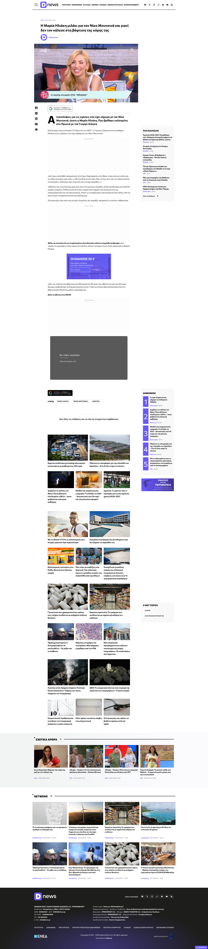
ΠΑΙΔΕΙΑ (103, 5)
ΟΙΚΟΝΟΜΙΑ (77, 5)
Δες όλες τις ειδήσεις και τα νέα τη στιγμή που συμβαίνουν (88, 419)
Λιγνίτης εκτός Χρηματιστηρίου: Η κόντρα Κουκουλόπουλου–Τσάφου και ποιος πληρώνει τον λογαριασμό (66, 691)
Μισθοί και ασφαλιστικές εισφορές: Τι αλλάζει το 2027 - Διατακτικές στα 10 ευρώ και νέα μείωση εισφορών (160, 431)
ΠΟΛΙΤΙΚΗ (66, 5)
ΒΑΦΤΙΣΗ (96, 401)
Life (42, 20)
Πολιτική (153, 422)
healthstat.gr (37, 838)
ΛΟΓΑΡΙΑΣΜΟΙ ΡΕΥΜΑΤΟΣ (154, 616)
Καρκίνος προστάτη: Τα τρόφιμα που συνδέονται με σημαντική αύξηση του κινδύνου (106, 615)
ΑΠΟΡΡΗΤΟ (202, 947)
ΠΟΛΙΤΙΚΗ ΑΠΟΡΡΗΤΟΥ (112, 927)
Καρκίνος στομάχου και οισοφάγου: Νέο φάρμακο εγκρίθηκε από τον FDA (87, 645)
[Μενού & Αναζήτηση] (36, 5)
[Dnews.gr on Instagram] (154, 5)
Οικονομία (147, 191)
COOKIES (127, 927)
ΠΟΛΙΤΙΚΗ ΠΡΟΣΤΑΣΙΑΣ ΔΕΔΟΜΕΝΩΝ (86, 927)
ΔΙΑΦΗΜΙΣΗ (50, 927)
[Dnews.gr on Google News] (163, 5)
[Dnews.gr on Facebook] (145, 5)
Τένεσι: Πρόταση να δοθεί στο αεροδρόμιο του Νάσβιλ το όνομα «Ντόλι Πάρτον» (156, 168)
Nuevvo (109, 938)
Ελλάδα (145, 151)
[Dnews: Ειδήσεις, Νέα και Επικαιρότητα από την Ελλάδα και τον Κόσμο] (49, 5)
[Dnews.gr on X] (149, 5)
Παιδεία (146, 142)
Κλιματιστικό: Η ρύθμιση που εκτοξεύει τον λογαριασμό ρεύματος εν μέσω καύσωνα (60, 721)
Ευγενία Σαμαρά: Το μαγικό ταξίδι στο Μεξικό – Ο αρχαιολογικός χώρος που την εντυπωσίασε (155, 772)
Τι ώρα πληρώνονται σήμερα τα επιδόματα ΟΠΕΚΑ (158, 399)
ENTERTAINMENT (131, 5)
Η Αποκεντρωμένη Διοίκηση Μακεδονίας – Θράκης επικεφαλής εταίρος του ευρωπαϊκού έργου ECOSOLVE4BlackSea (157, 870)
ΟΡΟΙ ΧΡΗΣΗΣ (64, 927)
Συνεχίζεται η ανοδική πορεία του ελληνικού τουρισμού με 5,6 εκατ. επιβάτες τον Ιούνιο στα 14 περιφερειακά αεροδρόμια (115, 573)
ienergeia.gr (73, 838)
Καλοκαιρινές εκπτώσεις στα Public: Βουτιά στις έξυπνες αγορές (60, 570)
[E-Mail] (36, 124)
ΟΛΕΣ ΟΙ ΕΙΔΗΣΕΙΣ (131, 897)
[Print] (36, 129)
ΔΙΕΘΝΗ (95, 5)
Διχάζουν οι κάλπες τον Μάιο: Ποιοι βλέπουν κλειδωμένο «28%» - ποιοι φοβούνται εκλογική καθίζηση (60, 496)
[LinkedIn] (36, 119)
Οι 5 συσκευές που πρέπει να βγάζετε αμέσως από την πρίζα (116, 721)
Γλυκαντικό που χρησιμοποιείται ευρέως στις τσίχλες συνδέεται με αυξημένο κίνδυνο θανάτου (67, 615)
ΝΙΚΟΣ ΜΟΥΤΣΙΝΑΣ (80, 401)
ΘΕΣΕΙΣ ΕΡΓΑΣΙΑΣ (115, 5)
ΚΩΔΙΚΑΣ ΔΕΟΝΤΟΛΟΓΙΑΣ (143, 927)
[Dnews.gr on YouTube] (167, 5)
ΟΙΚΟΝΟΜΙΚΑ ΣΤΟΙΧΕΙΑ (165, 927)
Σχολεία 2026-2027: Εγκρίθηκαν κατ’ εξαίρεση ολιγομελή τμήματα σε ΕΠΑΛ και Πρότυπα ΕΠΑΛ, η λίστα (157, 137)
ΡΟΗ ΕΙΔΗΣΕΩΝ (151, 130)
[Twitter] (36, 113)
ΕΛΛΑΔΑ (87, 5)
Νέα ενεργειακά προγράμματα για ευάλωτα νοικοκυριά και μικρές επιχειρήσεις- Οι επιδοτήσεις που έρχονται (117, 648)
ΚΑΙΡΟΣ (147, 610)
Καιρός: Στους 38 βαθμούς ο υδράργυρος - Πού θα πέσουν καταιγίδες (155, 157)
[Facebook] (36, 108)
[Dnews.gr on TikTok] (158, 5)
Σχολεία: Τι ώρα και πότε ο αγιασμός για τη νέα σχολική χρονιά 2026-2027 (116, 493)
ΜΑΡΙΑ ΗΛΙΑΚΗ (63, 401)
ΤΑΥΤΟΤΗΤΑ (38, 927)
